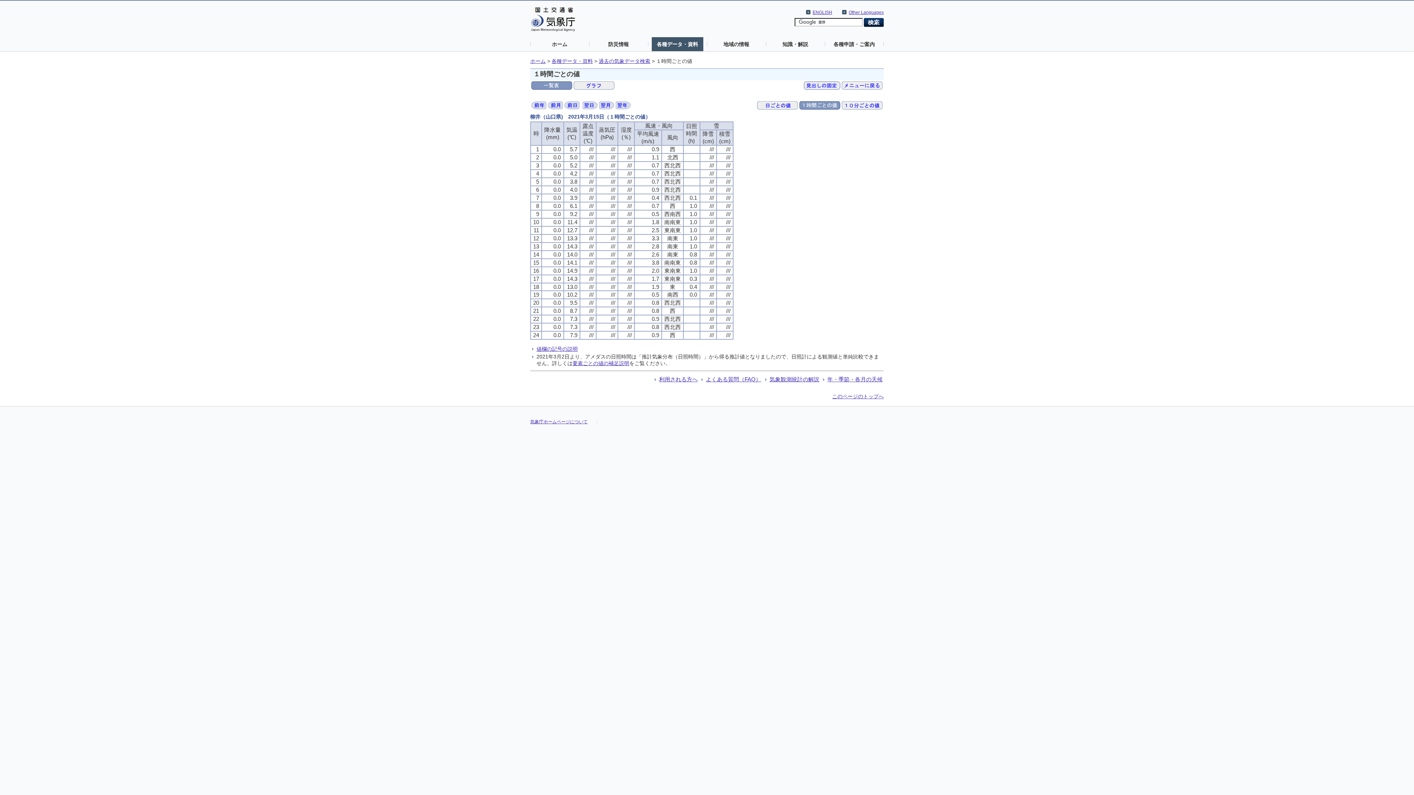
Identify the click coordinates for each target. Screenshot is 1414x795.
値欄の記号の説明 (557, 349)
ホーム (559, 44)
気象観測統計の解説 (794, 379)
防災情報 (618, 44)
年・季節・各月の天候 (855, 379)
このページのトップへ (858, 396)
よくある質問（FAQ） (733, 379)
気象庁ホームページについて (559, 421)
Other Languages (866, 12)
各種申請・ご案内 (854, 44)
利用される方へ (678, 379)
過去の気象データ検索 (624, 61)
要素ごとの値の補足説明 (601, 363)
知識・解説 (795, 44)
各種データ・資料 (677, 44)
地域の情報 (736, 44)
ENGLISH (822, 12)
